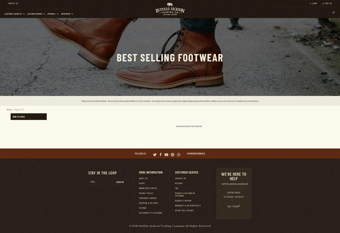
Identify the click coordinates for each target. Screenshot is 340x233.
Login (314, 3)
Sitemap (142, 208)
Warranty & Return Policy (188, 205)
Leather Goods (34, 13)
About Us (143, 178)
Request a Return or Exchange (185, 194)
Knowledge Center (148, 188)
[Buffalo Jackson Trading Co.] (170, 9)
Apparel (52, 13)
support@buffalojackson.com (235, 184)
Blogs (142, 183)
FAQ (176, 188)
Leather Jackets (13, 13)
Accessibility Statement (151, 213)
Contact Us (13, 3)
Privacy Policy (146, 193)
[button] (24, 14)
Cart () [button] (328, 3)
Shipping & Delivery (148, 203)
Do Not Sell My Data (184, 210)
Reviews (179, 183)
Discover (65, 13)
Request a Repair (183, 200)
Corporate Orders (148, 198)
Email (92, 181)
